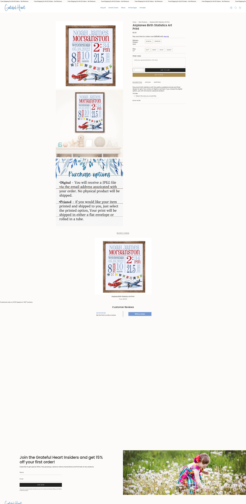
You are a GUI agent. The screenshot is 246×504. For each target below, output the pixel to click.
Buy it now (159, 75)
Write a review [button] (140, 314)
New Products (143, 22)
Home (134, 22)
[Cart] (240, 7)
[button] (113, 7)
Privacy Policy (52, 489)
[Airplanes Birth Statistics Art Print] (123, 266)
